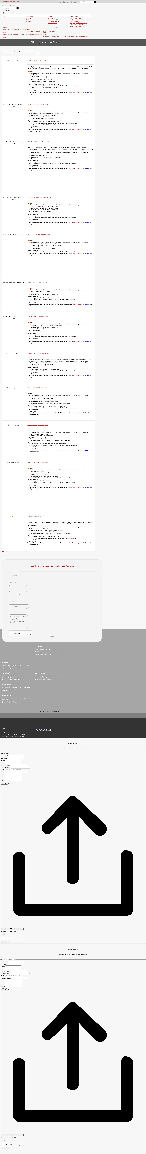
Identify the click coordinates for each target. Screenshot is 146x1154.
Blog (44, 34)
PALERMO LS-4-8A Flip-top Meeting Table (38, 234)
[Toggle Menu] (3, 12)
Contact (11, 38)
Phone (3, 763)
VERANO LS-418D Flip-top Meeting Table (38, 141)
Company (6, 28)
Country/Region (5, 767)
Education (71, 36)
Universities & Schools (24, 34)
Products (6, 13)
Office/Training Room (63, 36)
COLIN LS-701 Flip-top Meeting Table (37, 387)
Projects (5, 33)
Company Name (5, 765)
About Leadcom (7, 29)
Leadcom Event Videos (49, 31)
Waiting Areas (33, 34)
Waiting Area (77, 36)
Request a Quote (5, 941)
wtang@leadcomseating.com (13, 679)
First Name (4, 756)
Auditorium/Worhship (48, 36)
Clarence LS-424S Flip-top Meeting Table (38, 353)
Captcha (3, 934)
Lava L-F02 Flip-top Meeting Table (36, 516)
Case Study (40, 34)
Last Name (4, 758)
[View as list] (37, 54)
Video (4, 38)
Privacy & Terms (17, 736)
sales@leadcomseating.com (11, 1)
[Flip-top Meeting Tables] (13, 61)
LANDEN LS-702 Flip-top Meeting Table (37, 425)
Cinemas (28, 18)
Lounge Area (84, 36)
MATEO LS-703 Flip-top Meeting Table (37, 462)
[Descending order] (19, 51)
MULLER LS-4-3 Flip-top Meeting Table (37, 316)
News (28, 29)
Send (52, 637)
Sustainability (14, 29)
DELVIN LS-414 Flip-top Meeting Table (37, 104)
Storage (85, 23)
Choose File (20, 928)
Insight (57, 28)
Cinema (56, 36)
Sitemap (23, 736)
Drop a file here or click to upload (9, 928)
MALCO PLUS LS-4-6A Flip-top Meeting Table (39, 197)
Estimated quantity (6, 772)
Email (3, 760)
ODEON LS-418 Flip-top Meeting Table (37, 60)
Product (3, 769)
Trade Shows (30, 31)
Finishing (45, 33)
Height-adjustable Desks (76, 23)
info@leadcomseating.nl (45, 679)
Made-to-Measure (22, 29)
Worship (16, 34)
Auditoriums (6, 34)
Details (3, 780)
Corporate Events (38, 31)
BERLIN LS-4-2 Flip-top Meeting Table (37, 282)
